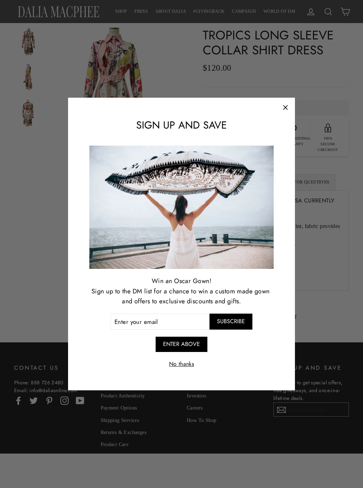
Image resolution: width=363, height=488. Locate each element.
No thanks (181, 364)
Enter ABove (181, 344)
